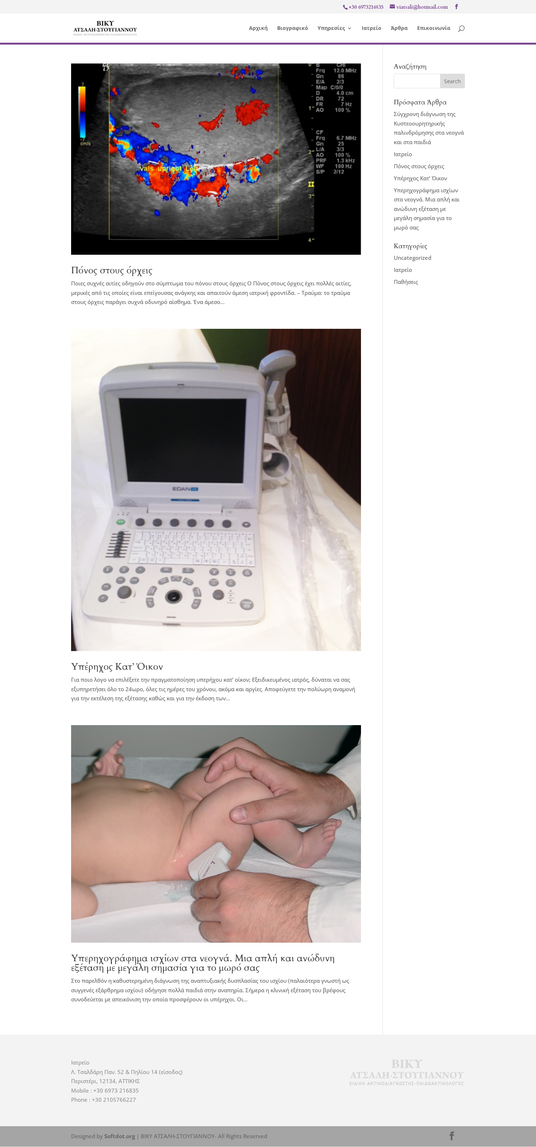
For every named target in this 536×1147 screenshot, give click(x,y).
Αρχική (258, 28)
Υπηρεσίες (331, 28)
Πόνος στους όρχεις (111, 270)
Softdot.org (119, 1136)
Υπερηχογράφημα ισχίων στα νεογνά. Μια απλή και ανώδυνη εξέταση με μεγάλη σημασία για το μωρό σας (203, 963)
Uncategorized (412, 257)
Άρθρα (399, 28)
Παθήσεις (406, 281)
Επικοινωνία (433, 28)
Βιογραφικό (292, 28)
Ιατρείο (371, 28)
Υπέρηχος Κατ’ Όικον (117, 666)
